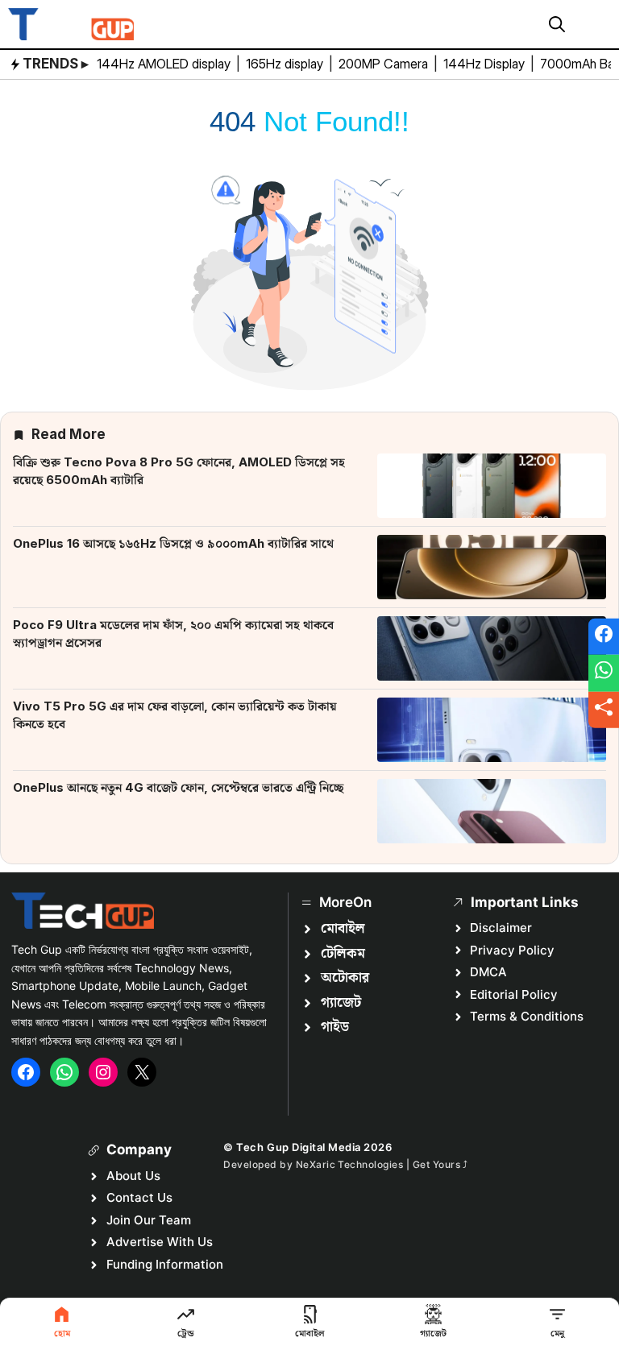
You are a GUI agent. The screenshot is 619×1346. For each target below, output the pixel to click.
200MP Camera (385, 64)
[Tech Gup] (71, 24)
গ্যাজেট (341, 1003)
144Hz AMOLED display (165, 64)
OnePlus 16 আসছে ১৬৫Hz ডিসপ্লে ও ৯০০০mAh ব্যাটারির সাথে (173, 543)
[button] (557, 24)
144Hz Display (485, 64)
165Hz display (286, 64)
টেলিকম (343, 953)
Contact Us (139, 1197)
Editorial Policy (514, 994)
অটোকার (345, 978)
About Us (133, 1175)
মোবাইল (343, 928)
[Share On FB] (603, 636)
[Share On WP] (603, 673)
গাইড (335, 1027)
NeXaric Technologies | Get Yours (379, 1164)
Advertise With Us (159, 1241)
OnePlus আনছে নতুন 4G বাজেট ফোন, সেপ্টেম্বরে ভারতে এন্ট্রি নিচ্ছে (178, 787)
